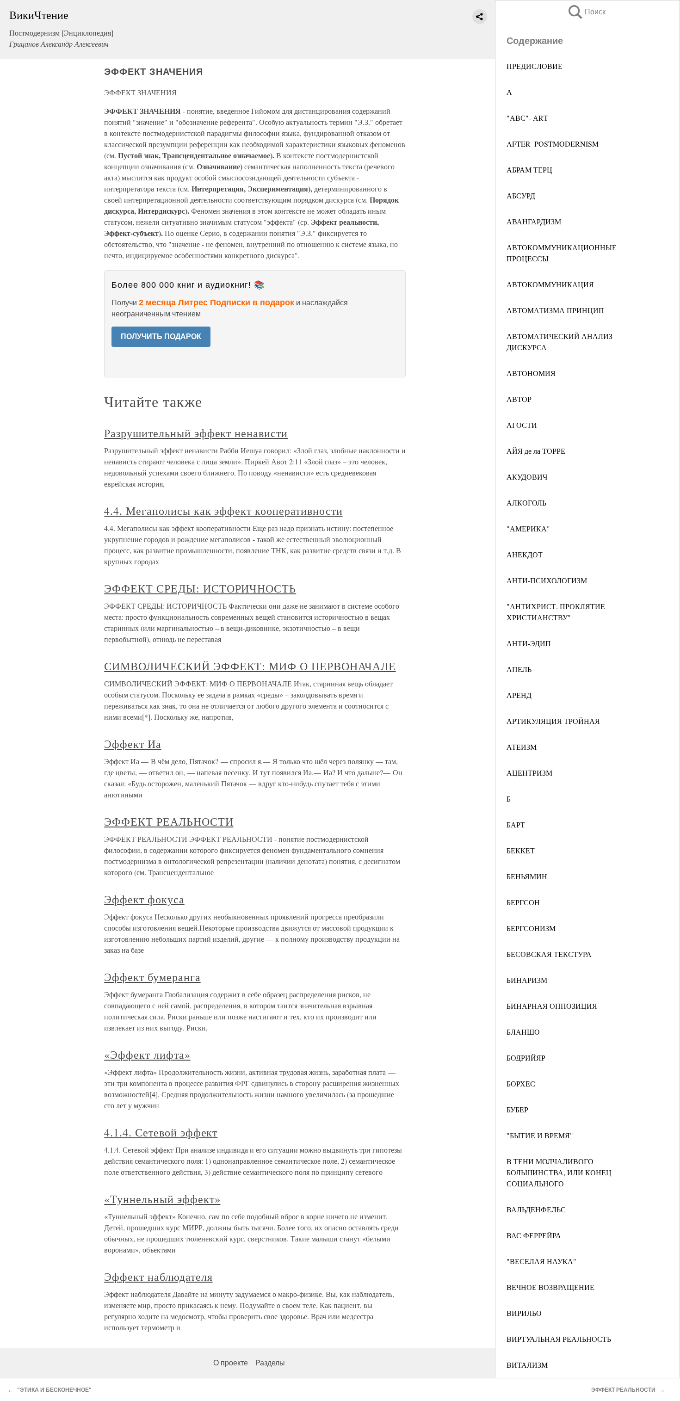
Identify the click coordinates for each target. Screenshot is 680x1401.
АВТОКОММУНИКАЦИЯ (550, 284)
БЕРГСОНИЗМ (531, 928)
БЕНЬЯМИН (527, 876)
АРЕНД (519, 695)
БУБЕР (517, 1109)
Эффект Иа (132, 743)
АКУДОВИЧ (527, 476)
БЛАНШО (523, 1032)
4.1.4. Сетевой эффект (160, 1132)
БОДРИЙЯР (526, 1057)
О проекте (230, 1363)
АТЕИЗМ (522, 747)
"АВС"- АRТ (527, 118)
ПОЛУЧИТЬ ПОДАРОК (161, 336)
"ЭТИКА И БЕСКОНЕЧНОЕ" (54, 1390)
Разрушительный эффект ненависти (196, 433)
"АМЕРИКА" (528, 528)
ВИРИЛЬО (524, 1313)
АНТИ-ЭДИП (529, 643)
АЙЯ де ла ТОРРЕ (536, 451)
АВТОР (519, 399)
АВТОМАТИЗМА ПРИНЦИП (555, 310)
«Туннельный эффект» (162, 1198)
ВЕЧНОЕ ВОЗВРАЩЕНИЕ (550, 1287)
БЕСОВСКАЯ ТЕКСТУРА (549, 954)
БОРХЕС (521, 1083)
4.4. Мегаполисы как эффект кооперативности (223, 510)
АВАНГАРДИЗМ (534, 221)
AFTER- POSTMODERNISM (553, 143)
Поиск (586, 12)
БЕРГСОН (523, 902)
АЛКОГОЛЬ (526, 502)
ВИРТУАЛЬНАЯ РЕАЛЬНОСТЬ (559, 1339)
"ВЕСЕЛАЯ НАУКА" (541, 1261)
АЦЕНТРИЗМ (529, 773)
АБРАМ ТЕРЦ (529, 169)
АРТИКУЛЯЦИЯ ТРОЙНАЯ (553, 721)
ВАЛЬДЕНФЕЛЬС (536, 1209)
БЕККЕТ (521, 850)
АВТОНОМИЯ (531, 373)
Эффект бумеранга (152, 976)
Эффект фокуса (144, 899)
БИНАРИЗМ (527, 980)
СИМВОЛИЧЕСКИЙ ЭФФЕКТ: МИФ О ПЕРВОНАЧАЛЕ (250, 666)
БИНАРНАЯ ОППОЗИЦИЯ (552, 1006)
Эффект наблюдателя (158, 1276)
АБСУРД (521, 195)
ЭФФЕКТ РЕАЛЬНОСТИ (168, 821)
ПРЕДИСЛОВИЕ (535, 66)
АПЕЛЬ (519, 669)
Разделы (270, 1363)
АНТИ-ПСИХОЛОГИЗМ (547, 580)
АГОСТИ (522, 425)
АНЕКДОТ (525, 554)
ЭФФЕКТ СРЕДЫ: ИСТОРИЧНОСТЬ (200, 588)
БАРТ (516, 824)
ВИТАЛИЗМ (527, 1365)
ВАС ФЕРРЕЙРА (534, 1235)
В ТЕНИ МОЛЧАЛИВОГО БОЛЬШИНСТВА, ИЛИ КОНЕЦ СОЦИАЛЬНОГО (559, 1172)
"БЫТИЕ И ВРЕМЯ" (540, 1135)
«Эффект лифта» (147, 1054)
